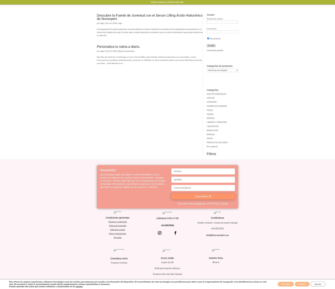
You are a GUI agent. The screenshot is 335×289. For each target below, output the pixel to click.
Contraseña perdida (215, 50)
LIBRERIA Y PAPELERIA (217, 122)
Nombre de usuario (215, 19)
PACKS (210, 138)
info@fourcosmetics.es (217, 235)
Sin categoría (212, 146)
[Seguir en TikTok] (167, 233)
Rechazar (286, 284)
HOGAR (210, 114)
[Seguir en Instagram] (159, 233)
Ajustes (318, 284)
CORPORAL (212, 102)
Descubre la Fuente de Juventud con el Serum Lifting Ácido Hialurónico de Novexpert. (150, 17)
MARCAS (210, 134)
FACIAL (210, 110)
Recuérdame (215, 39)
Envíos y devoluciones (117, 233)
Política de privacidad (117, 226)
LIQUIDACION (213, 126)
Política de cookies (117, 229)
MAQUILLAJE (212, 130)
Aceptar (302, 284)
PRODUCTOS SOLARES (217, 142)
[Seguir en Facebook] (175, 233)
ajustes (79, 286)
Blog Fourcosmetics (126, 51)
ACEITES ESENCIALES (216, 94)
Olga (102, 23)
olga (120, 23)
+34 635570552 (167, 225)
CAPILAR (210, 98)
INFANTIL (211, 118)
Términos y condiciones (117, 222)
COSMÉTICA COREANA (217, 106)
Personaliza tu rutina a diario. (118, 47)
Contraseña (211, 29)
